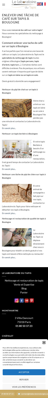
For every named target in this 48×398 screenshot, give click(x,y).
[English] (39, 3)
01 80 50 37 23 (24, 325)
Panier (24, 292)
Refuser (24, 379)
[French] (43, 3)
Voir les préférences (24, 387)
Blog (24, 288)
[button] (44, 342)
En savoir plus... (9, 128)
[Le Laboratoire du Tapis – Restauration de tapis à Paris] (24, 4)
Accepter (24, 372)
